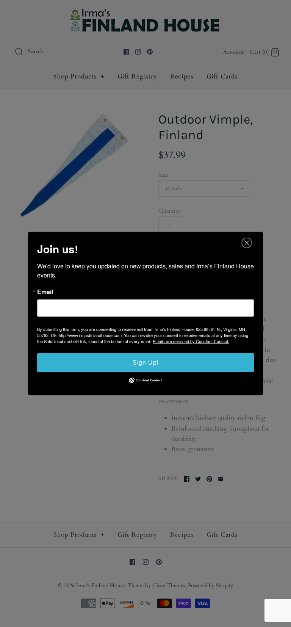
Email (45, 292)
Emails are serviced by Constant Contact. (191, 341)
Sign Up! (145, 362)
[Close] (247, 243)
